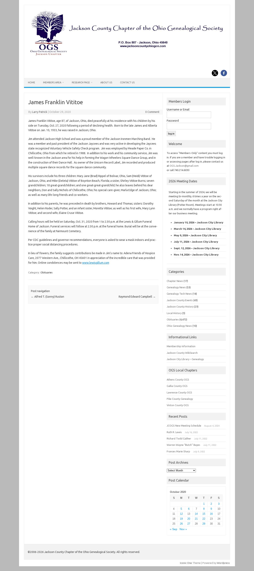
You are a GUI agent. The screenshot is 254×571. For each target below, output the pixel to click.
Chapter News (175, 281)
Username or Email (178, 109)
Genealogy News (176, 287)
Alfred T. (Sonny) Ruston (47, 296)
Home (31, 82)
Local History (174, 313)
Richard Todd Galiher (179, 438)
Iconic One (186, 562)
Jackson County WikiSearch (182, 352)
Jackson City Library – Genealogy (185, 359)
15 (203, 513)
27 (188, 523)
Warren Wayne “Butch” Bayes (183, 444)
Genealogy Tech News (179, 293)
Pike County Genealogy (180, 398)
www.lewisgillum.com (95, 262)
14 (196, 513)
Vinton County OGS (178, 405)
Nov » (183, 529)
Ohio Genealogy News (179, 325)
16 (211, 513)
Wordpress (223, 562)
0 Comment (152, 111)
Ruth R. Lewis (174, 432)
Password (173, 120)
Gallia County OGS (177, 386)
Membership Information (181, 346)
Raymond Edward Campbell (137, 296)
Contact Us (127, 82)
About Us (106, 82)
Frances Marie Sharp (178, 451)
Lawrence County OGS (179, 392)
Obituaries (46, 272)
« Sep (173, 529)
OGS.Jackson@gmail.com (184, 165)
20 (188, 518)
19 (181, 518)
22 (203, 518)
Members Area (52, 82)
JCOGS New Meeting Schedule (184, 425)
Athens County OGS (178, 379)
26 (181, 523)
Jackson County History (180, 306)
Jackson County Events (180, 300)
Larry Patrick (39, 111)
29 (203, 523)
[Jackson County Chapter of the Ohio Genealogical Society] (126, 55)
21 (196, 518)
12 (181, 513)
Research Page (81, 82)
